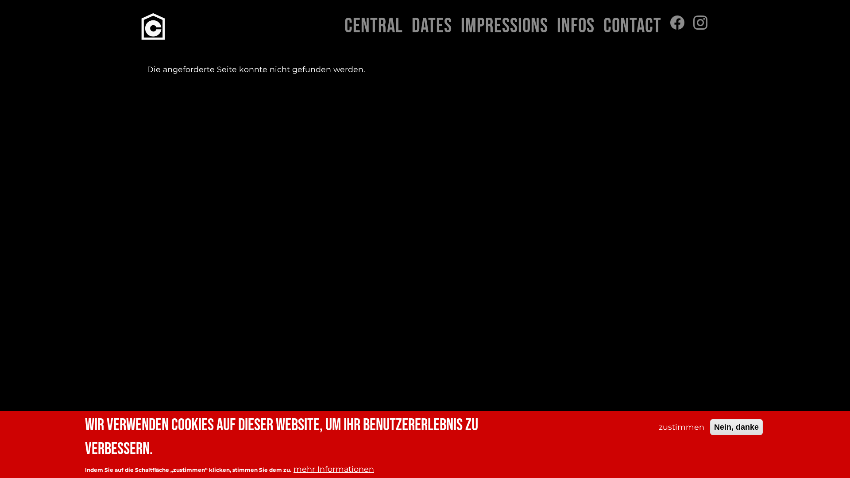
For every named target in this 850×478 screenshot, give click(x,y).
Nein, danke (736, 426)
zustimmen (681, 426)
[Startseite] (153, 26)
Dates (432, 26)
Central (373, 26)
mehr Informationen (334, 468)
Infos (576, 26)
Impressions (504, 26)
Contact (632, 26)
